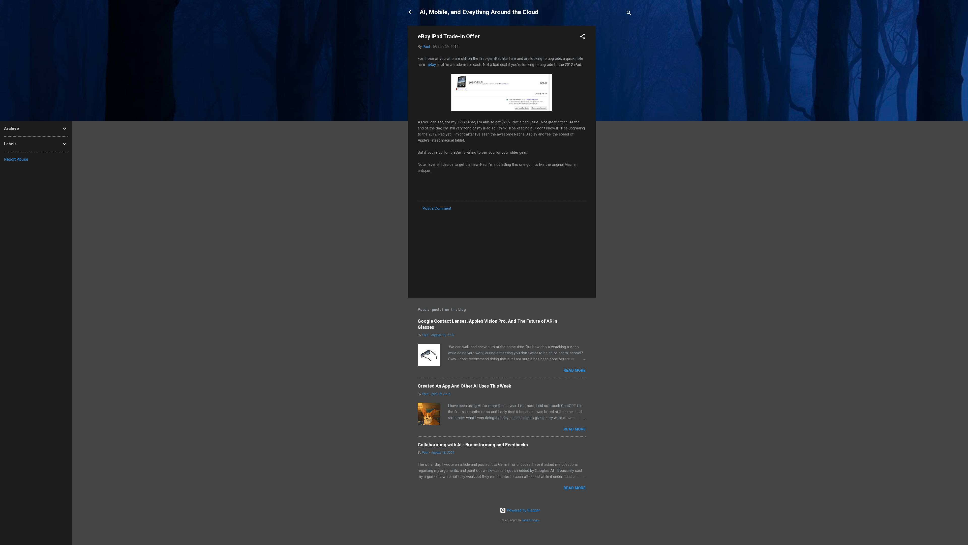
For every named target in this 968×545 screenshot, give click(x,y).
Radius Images (531, 520)
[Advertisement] (616, 101)
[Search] (629, 13)
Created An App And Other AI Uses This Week (464, 386)
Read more (575, 370)
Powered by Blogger (523, 510)
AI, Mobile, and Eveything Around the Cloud (479, 12)
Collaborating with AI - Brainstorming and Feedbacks (473, 444)
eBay (432, 64)
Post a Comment (437, 208)
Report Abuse (16, 159)
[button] (583, 37)
